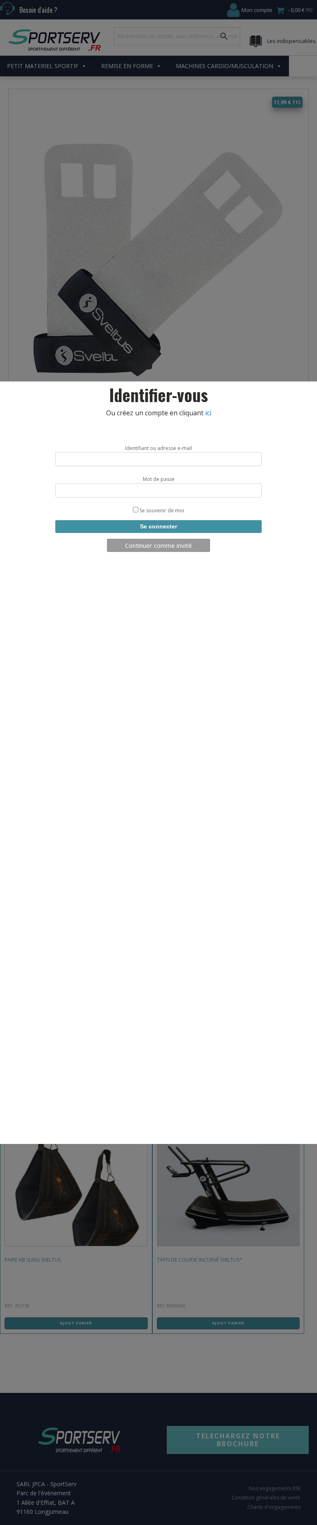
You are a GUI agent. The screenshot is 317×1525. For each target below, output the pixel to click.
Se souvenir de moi (161, 510)
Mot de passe (159, 479)
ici (208, 412)
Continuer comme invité (158, 545)
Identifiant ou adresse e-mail (158, 448)
